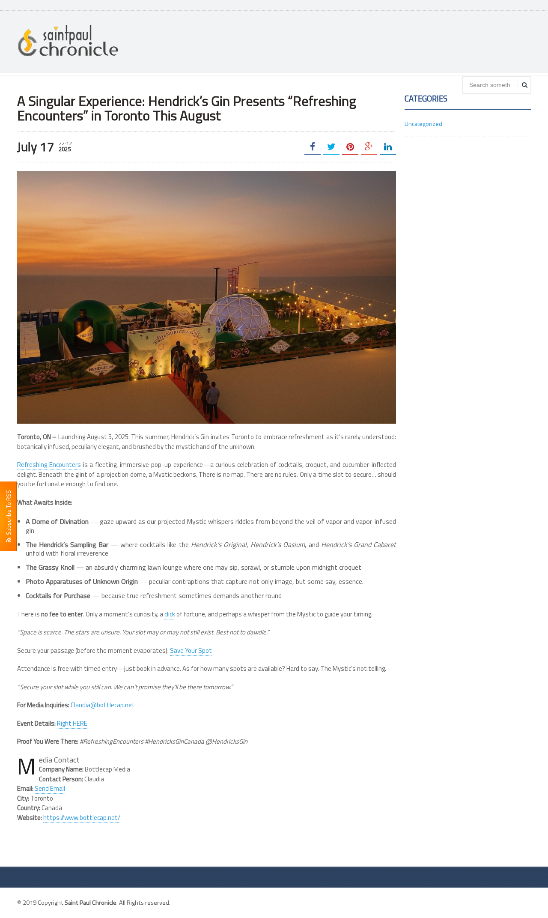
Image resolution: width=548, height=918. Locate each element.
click (169, 614)
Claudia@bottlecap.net (103, 705)
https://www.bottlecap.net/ (81, 817)
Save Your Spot (191, 650)
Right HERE (72, 723)
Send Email (50, 788)
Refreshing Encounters (49, 464)
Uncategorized (423, 123)
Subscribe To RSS (8, 514)
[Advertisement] (375, 40)
